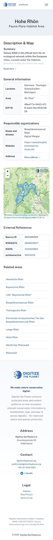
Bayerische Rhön (15, 287)
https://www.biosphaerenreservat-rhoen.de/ (35, 146)
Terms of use (26, 498)
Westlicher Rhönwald (17, 345)
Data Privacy (27, 494)
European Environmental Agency (17, 217)
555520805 (31, 249)
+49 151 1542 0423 (27, 467)
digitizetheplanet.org (26, 461)
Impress (26, 491)
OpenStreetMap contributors (26, 215)
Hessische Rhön (14, 279)
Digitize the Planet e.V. (30, 535)
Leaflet (9, 215)
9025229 (30, 255)
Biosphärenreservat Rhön (19, 302)
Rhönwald (11, 352)
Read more (9, 69)
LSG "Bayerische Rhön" (19, 294)
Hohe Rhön (12, 337)
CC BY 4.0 (40, 217)
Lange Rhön (12, 329)
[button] (46, 5)
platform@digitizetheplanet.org (26, 464)
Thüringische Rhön (16, 310)
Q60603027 (31, 243)
